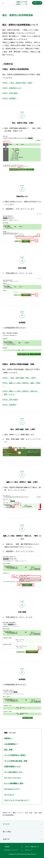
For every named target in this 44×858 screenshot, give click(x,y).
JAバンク (27, 850)
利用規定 (7, 846)
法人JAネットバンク (10, 850)
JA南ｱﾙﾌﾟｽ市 (6, 813)
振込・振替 (28, 813)
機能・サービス (18, 813)
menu (2, 3)
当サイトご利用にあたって (32, 846)
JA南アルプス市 (21, 2)
